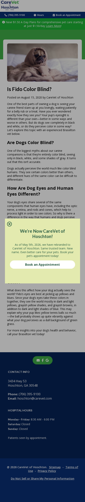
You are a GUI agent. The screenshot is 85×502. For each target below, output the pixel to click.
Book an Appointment (42, 264)
